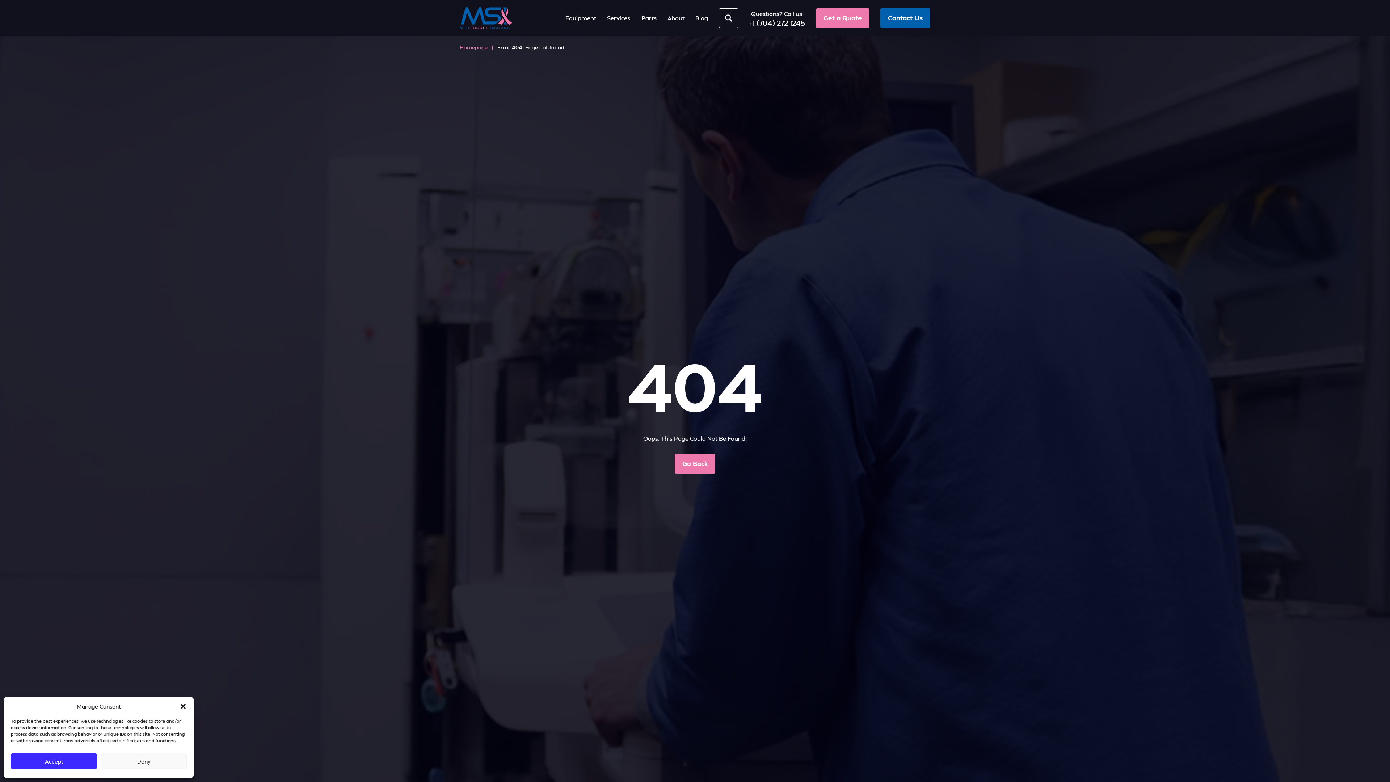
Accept (54, 761)
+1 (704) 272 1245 (777, 23)
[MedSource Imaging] (486, 18)
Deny (144, 761)
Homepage (474, 47)
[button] (183, 706)
